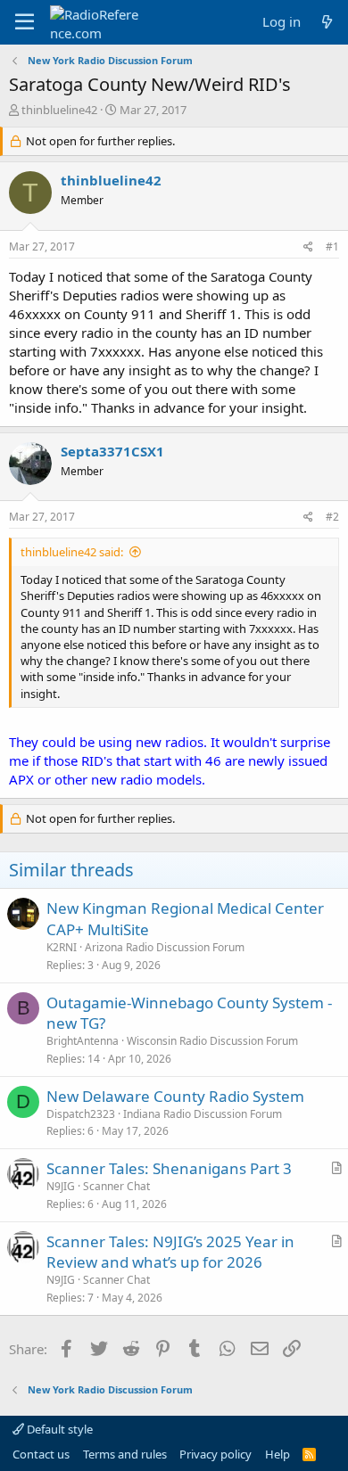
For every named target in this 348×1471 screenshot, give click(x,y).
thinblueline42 (59, 110)
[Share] (308, 247)
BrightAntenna (82, 1040)
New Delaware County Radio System (175, 1096)
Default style (58, 1429)
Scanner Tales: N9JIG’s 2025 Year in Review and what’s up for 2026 (170, 1252)
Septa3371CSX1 (112, 451)
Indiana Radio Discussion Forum (202, 1114)
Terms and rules (125, 1454)
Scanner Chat (116, 1186)
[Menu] (25, 22)
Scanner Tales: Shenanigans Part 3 (169, 1168)
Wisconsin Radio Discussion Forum (212, 1040)
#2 (332, 516)
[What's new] (327, 21)
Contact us (41, 1454)
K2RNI (61, 947)
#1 (332, 246)
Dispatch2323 (80, 1114)
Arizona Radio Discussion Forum (164, 947)
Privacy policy (215, 1454)
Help (277, 1454)
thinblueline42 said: (72, 552)
